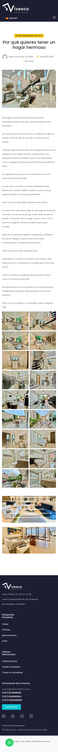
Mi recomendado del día (29, 35)
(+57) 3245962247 (12, 696)
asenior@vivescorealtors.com (16, 689)
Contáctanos (11, 707)
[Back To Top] (50, 744)
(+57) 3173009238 (11, 692)
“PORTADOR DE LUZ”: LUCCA (29, 540)
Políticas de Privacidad (13, 725)
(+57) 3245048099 (12, 700)
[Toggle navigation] (54, 17)
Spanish (13, 18)
